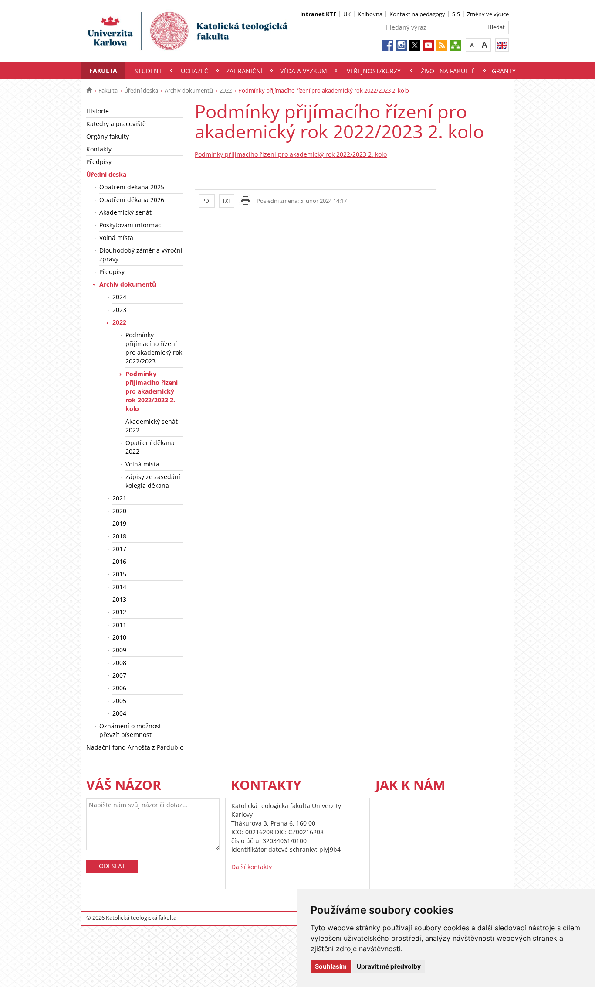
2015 (119, 574)
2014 (119, 587)
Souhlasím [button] (331, 966)
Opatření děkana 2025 (131, 187)
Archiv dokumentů (189, 90)
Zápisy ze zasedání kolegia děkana (152, 481)
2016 (119, 561)
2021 (119, 498)
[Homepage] (89, 90)
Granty (504, 71)
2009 (119, 650)
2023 (119, 309)
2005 (119, 700)
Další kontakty (251, 867)
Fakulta (103, 70)
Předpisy (99, 162)
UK (347, 14)
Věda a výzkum (303, 71)
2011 (119, 624)
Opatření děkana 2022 (150, 447)
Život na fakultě (448, 71)
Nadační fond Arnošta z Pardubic (134, 747)
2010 (119, 637)
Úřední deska (141, 90)
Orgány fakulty (107, 136)
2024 (119, 297)
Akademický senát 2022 (151, 425)
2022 (226, 90)
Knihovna (370, 14)
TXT (226, 201)
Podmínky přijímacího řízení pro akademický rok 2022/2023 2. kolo (151, 391)
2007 (119, 675)
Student (148, 71)
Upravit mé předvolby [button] (389, 966)
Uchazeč (194, 71)
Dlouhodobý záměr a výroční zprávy (141, 254)
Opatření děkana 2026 (131, 199)
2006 (119, 688)
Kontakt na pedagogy (417, 14)
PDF (207, 201)
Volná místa (116, 237)
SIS (456, 14)
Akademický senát (125, 212)
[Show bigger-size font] (484, 45)
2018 (119, 536)
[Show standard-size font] (472, 45)
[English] (502, 45)
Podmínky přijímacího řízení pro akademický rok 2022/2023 (153, 348)
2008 (119, 662)
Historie (97, 111)
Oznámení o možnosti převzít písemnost (131, 730)
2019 (119, 523)
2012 (119, 612)
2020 (119, 511)
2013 (119, 599)
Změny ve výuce (488, 14)
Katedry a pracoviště (116, 124)
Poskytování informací (131, 225)
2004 (119, 713)
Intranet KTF (318, 14)
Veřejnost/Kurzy (374, 71)
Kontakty (99, 149)
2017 (119, 549)
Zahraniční (244, 71)
